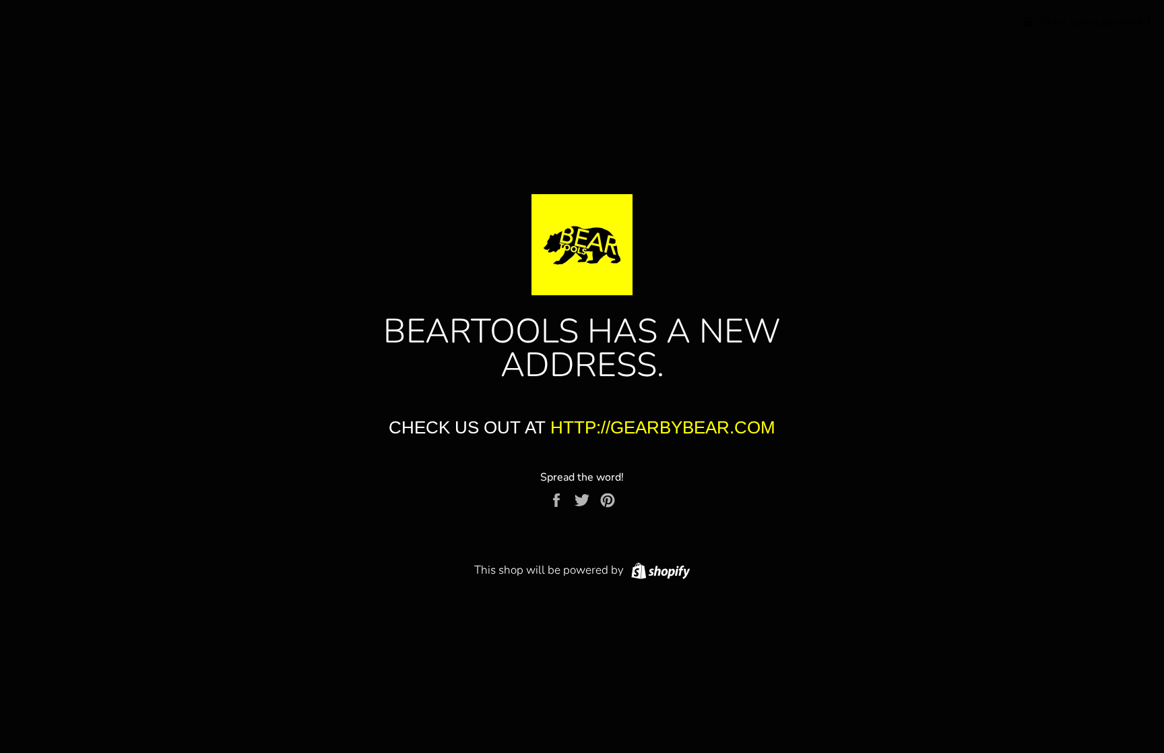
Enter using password (1094, 21)
